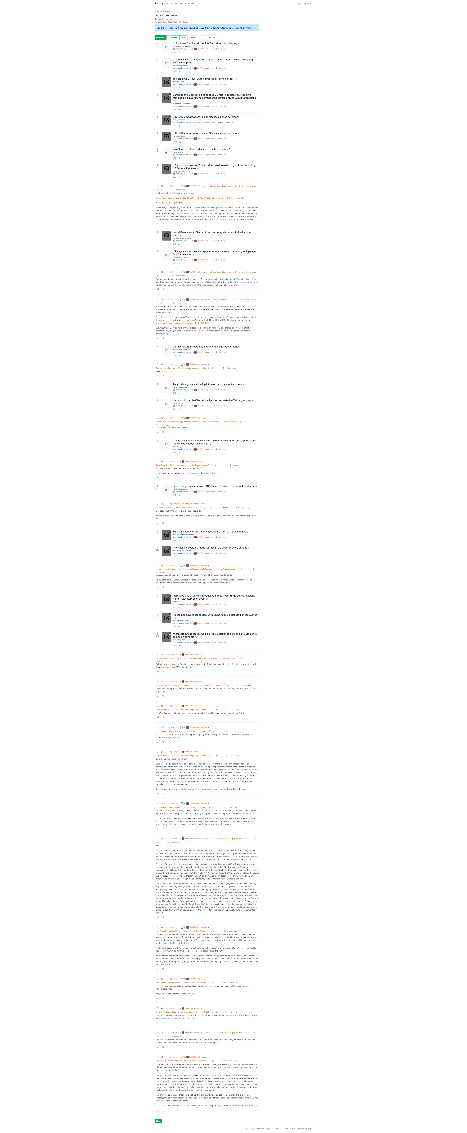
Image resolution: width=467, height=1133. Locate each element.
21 (176, 646)
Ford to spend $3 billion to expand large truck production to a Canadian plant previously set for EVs (195, 658)
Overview (160, 37)
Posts (183, 37)
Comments (173, 37)
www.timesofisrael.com (182, 257)
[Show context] (158, 190)
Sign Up (307, 3)
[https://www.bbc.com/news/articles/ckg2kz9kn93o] (166, 82)
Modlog (260, 1128)
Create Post (190, 3)
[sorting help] (214, 37)
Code (292, 1128)
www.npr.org (178, 152)
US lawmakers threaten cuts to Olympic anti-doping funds (233, 186)
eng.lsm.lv (177, 602)
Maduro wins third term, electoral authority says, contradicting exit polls (184, 507)
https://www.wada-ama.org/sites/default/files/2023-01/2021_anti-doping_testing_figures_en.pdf (200, 198)
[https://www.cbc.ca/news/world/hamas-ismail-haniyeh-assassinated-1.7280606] (166, 404)
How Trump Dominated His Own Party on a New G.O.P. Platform (181, 731)
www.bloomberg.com (181, 46)
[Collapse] (158, 186)
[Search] (294, 3)
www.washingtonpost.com (183, 534)
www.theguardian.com (182, 238)
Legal (268, 1128)
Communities (177, 3)
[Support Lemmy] (199, 3)
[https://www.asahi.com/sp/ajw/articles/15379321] (166, 120)
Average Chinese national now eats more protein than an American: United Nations (188, 685)
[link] (179, 52)
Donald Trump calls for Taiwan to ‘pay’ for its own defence (228, 839)
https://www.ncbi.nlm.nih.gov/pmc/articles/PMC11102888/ (182, 323)
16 (176, 71)
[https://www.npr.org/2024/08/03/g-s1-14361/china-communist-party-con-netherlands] (166, 152)
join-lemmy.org (304, 1128)
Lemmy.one (161, 3)
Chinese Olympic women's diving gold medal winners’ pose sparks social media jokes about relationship (197, 422)
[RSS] (218, 37)
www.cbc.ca (178, 403)
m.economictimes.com (182, 104)
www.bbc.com (178, 82)
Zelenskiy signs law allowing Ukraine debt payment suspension (181, 368)
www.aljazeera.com (180, 621)
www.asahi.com (179, 120)
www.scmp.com (179, 446)
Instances (277, 1128)
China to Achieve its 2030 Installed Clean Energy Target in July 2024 (183, 710)
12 (176, 110)
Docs (285, 1128)
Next (158, 1121)
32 (176, 556)
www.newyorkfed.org (181, 171)
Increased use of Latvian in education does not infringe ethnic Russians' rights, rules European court (195, 569)
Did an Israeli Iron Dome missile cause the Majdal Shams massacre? (182, 465)
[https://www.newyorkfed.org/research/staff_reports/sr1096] (166, 169)
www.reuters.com (180, 65)
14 (176, 142)
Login (299, 3)
